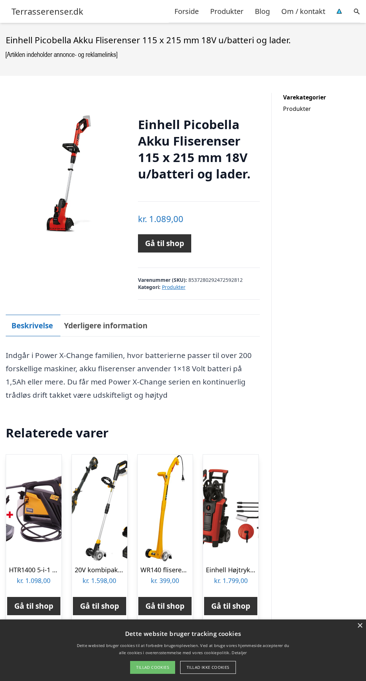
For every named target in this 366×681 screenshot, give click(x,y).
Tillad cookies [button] (152, 667)
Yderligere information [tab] (106, 325)
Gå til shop (164, 243)
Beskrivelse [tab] (32, 325)
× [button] (359, 625)
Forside (186, 11)
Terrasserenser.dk (47, 11)
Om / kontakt (303, 11)
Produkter (226, 11)
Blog (262, 11)
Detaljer (239, 652)
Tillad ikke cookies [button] (208, 667)
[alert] (183, 650)
